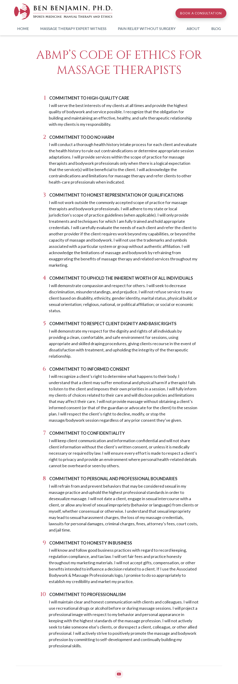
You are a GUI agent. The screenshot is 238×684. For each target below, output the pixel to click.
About (193, 28)
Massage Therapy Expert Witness (73, 28)
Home (23, 28)
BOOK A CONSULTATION (201, 13)
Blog (216, 28)
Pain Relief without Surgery (146, 28)
